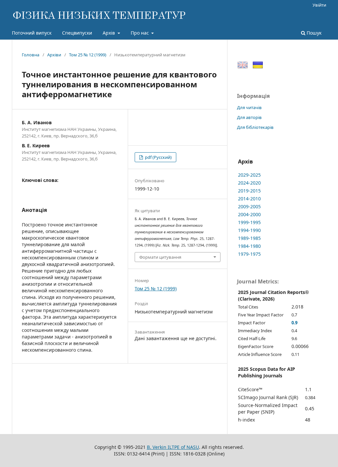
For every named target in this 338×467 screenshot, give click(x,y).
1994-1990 (249, 230)
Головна (30, 55)
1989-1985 (249, 238)
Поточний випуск (31, 33)
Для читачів (249, 107)
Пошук (313, 33)
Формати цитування (160, 257)
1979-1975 (249, 254)
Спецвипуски (77, 33)
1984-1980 (249, 246)
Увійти (319, 5)
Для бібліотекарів (255, 127)
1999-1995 (249, 222)
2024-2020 (249, 183)
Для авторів (249, 117)
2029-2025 (249, 175)
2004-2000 (249, 214)
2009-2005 (249, 206)
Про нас (140, 33)
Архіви (54, 55)
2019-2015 (249, 191)
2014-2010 (249, 198)
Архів (109, 33)
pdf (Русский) (158, 157)
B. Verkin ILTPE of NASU (173, 447)
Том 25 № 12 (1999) (87, 55)
